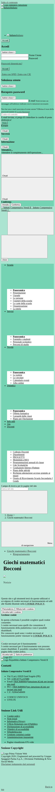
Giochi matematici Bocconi (21, 551)
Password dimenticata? (11, 63)
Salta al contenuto (9, 2)
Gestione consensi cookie (19, 734)
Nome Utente (35, 55)
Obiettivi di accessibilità (18, 729)
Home (10, 515)
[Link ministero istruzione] (14, 5)
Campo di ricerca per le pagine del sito (19, 486)
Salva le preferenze (24, 654)
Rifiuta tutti (25, 609)
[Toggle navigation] (24, 246)
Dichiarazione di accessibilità (20, 726)
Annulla (5, 205)
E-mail (32, 100)
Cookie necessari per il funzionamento (19, 643)
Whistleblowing (14, 732)
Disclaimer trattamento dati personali (18, 764)
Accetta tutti (11, 612)
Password (33, 58)
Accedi (5, 40)
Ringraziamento (21, 554)
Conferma (16, 205)
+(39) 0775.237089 (20, 679)
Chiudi (5, 131)
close (4, 260)
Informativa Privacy (16, 721)
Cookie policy (13, 716)
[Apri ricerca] (30, 223)
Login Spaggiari (23, 112)
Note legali (12, 718)
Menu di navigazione (36, 544)
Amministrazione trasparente (20, 737)
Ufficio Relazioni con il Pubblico (22, 724)
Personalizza (7, 609)
